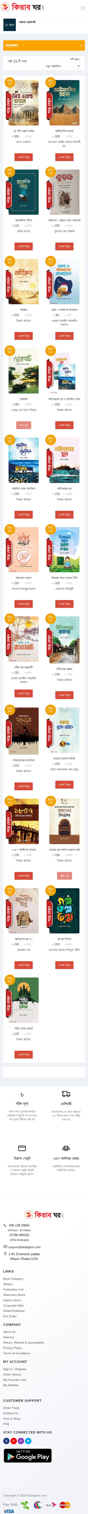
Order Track (11, 1408)
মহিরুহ (23, 309)
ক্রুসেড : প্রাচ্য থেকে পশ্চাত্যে (64, 220)
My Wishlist (10, 1385)
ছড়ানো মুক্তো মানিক (64, 758)
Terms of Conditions (16, 1353)
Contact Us (10, 1413)
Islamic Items (12, 1300)
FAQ (6, 1424)
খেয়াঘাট (24, 399)
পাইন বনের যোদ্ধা (24, 1028)
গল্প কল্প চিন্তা (64, 939)
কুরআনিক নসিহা (23, 220)
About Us (9, 1332)
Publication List (13, 1289)
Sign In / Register (14, 1369)
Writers (8, 1284)
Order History (12, 1374)
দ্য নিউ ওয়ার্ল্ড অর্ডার (23, 131)
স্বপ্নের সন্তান (24, 578)
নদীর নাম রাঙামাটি (24, 667)
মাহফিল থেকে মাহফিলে (23, 488)
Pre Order (10, 1316)
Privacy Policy (12, 1348)
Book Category (13, 1278)
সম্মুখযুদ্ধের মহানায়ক (24, 760)
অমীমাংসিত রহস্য (64, 131)
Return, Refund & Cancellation (23, 1342)
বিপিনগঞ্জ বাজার (64, 669)
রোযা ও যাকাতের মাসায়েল (64, 309)
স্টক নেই (23, 425)
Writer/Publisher (14, 1311)
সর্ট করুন (74, 59)
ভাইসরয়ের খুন (64, 488)
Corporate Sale (13, 1305)
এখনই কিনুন (23, 157)
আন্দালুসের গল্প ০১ (24, 939)
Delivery (8, 1337)
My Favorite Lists (14, 1379)
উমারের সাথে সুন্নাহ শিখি (64, 578)
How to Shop (12, 1418)
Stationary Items (14, 1294)
